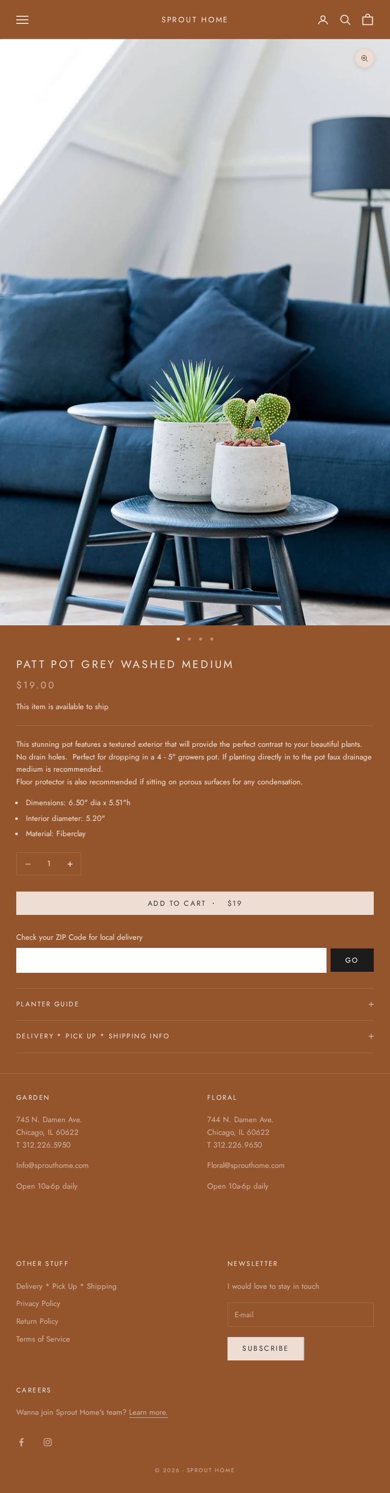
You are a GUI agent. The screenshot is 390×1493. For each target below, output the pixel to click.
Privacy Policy (38, 1303)
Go (352, 960)
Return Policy (37, 1321)
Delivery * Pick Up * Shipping (66, 1286)
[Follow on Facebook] (21, 1442)
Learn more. (148, 1412)
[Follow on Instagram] (48, 1442)
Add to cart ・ (195, 903)
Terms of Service (43, 1339)
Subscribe (265, 1348)
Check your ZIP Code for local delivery (79, 937)
